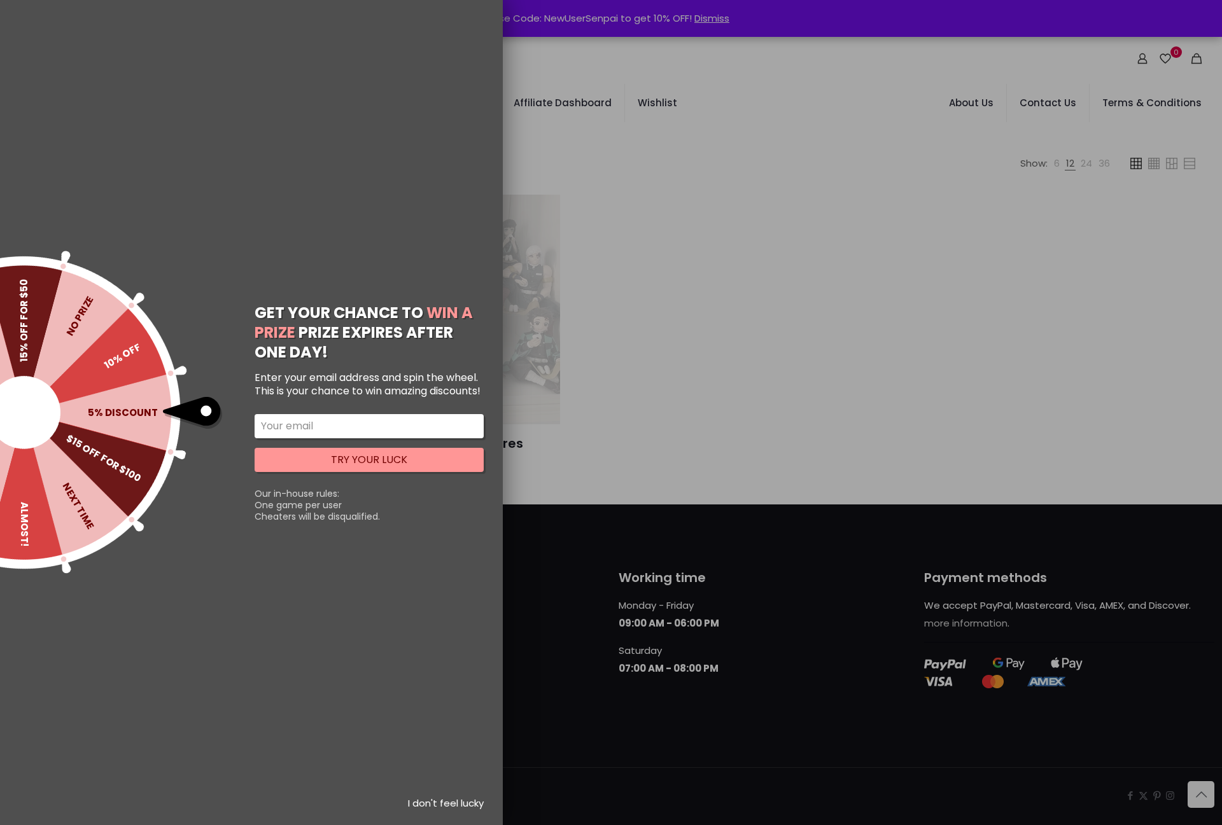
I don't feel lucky (446, 803)
